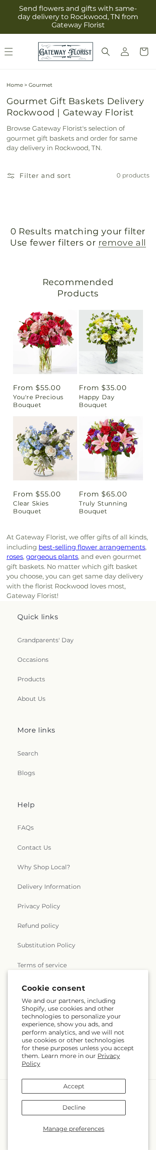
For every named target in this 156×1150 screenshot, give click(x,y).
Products (31, 679)
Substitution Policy (46, 945)
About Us (31, 699)
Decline (73, 1107)
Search (27, 753)
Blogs (26, 773)
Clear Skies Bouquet (31, 507)
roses (14, 556)
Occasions (33, 660)
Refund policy (38, 926)
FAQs (25, 827)
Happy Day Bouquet (96, 401)
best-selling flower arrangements (92, 547)
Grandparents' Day (45, 640)
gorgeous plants (52, 556)
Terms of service (42, 965)
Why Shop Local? (43, 867)
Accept (73, 1086)
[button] (105, 51)
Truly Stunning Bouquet (103, 507)
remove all (122, 242)
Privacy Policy (38, 906)
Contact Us (34, 847)
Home (14, 85)
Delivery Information (49, 886)
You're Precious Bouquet (38, 401)
